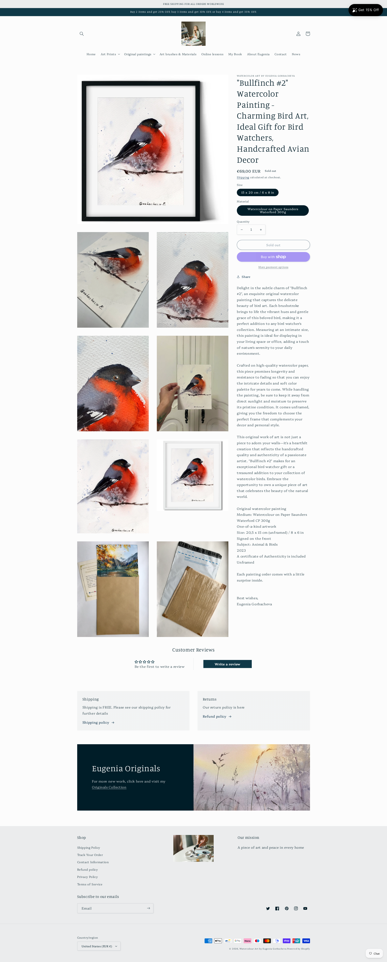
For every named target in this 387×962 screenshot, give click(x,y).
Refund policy (214, 716)
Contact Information (93, 862)
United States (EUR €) (97, 946)
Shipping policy (95, 722)
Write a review (227, 664)
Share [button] (246, 277)
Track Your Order (90, 855)
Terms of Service (90, 884)
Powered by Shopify (298, 948)
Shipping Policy (88, 847)
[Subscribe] (148, 908)
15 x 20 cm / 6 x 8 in (257, 192)
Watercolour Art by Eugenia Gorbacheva (262, 948)
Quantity (243, 221)
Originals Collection (109, 787)
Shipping (243, 177)
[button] (81, 33)
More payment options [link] (273, 267)
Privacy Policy (87, 876)
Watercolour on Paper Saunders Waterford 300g (273, 210)
